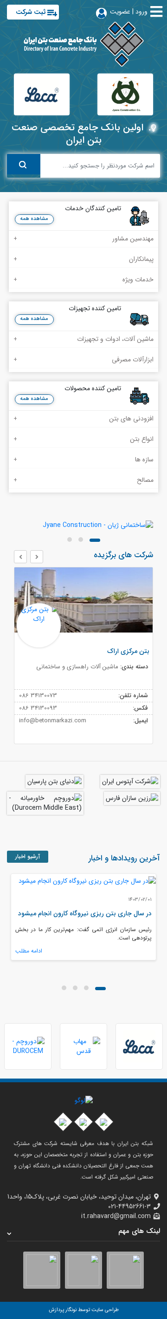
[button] (94, 540)
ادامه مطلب (28, 950)
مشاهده (34, 239)
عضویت (120, 12)
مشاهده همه (34, 219)
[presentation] (36, 556)
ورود (141, 12)
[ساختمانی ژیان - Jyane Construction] (83, 525)
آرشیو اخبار (27, 856)
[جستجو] (23, 164)
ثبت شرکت (31, 12)
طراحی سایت (104, 1310)
